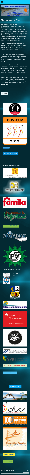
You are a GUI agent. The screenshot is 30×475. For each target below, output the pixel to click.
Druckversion (6, 470)
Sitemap (12, 470)
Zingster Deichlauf (9, 454)
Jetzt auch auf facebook (10, 153)
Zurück (4, 93)
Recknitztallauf (8, 461)
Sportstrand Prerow (15, 386)
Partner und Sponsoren (10, 373)
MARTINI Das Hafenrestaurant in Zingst (14, 365)
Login (27, 470)
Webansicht (26, 472)
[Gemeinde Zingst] (15, 291)
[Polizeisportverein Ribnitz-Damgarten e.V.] (15, 256)
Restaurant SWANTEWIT (10, 226)
